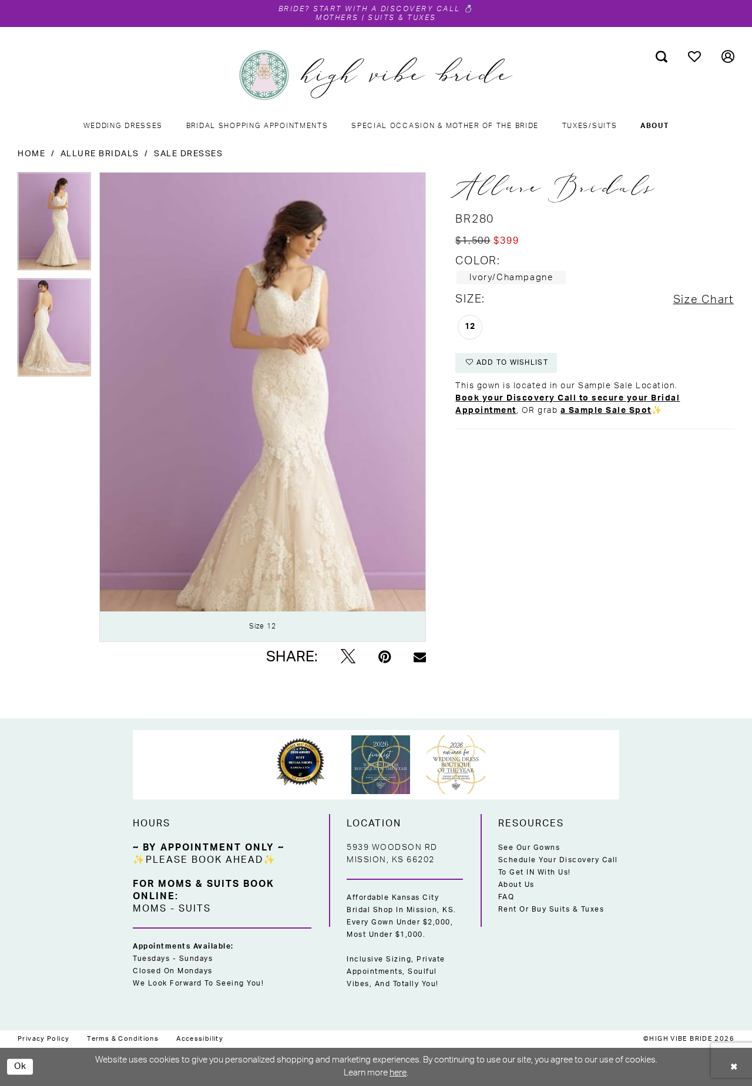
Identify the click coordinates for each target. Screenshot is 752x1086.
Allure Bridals (100, 154)
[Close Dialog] (734, 1067)
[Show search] (662, 56)
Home (31, 154)
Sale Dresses (188, 154)
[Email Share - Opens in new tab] (420, 657)
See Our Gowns (529, 847)
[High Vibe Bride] (376, 75)
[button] (728, 56)
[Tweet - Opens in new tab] (348, 657)
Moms (150, 908)
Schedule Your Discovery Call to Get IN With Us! (558, 866)
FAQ (506, 896)
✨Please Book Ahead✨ (204, 860)
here (398, 1072)
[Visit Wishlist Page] (694, 56)
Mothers (337, 17)
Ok (20, 1066)
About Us (516, 884)
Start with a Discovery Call (387, 8)
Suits (195, 908)
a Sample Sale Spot (606, 410)
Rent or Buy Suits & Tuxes (551, 909)
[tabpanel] (54, 225)
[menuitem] (662, 56)
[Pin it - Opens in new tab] (384, 657)
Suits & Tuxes (402, 17)
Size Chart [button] (703, 299)
